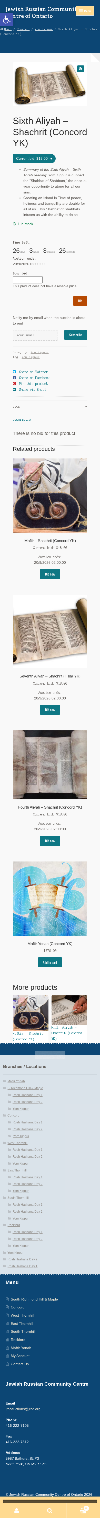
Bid (80, 300)
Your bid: (21, 273)
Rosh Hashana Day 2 (28, 1102)
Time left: (22, 242)
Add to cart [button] (50, 962)
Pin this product (33, 383)
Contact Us (20, 1364)
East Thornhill (17, 1170)
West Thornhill (17, 1143)
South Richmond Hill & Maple (34, 1299)
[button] (6, 19)
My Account (20, 1356)
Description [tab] (23, 419)
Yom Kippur (44, 29)
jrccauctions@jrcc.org (23, 1409)
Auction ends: (24, 258)
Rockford (13, 1225)
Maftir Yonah (16, 1081)
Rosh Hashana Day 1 (28, 1095)
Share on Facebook (34, 377)
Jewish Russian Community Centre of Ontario (43, 12)
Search (50, 1510)
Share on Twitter (33, 372)
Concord (23, 29)
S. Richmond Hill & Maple (25, 1088)
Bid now (50, 574)
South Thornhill (18, 1198)
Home (8, 29)
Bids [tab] (16, 406)
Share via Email (32, 389)
